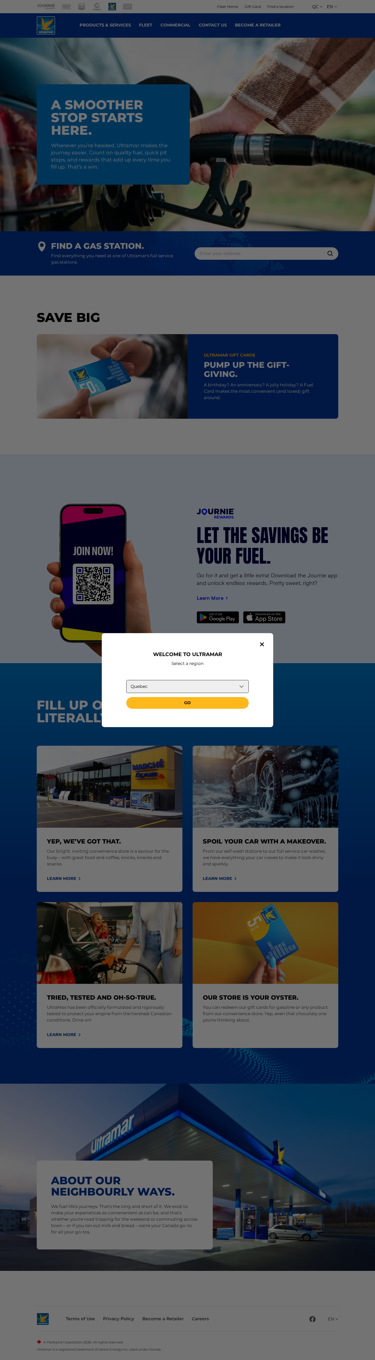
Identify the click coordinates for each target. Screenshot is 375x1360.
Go (187, 702)
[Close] (262, 644)
